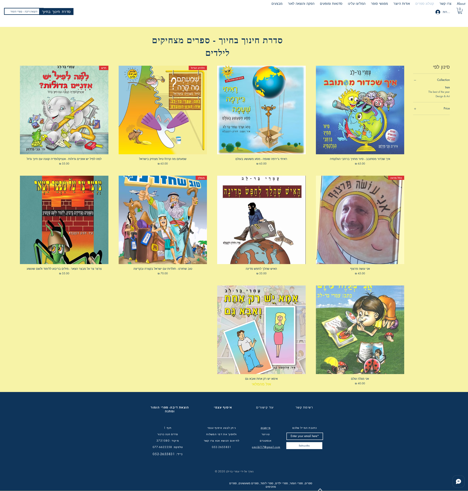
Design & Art (443, 96)
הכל (447, 87)
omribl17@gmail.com (266, 447)
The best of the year (439, 92)
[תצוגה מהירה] (360, 110)
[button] (460, 11)
